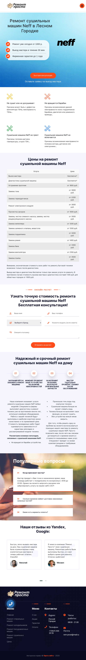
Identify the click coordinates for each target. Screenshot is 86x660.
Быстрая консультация (43, 75)
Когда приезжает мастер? (31, 473)
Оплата (35, 627)
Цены (9, 641)
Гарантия (36, 623)
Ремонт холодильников (17, 625)
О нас (34, 615)
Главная (10, 615)
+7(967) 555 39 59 (54, 632)
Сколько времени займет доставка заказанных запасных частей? (39, 500)
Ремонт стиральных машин (15, 620)
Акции (34, 619)
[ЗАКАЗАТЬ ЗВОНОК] (10, 603)
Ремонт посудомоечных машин (17, 630)
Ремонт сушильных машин (15, 636)
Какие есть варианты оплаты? (32, 512)
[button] (41, 581)
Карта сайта (49, 656)
